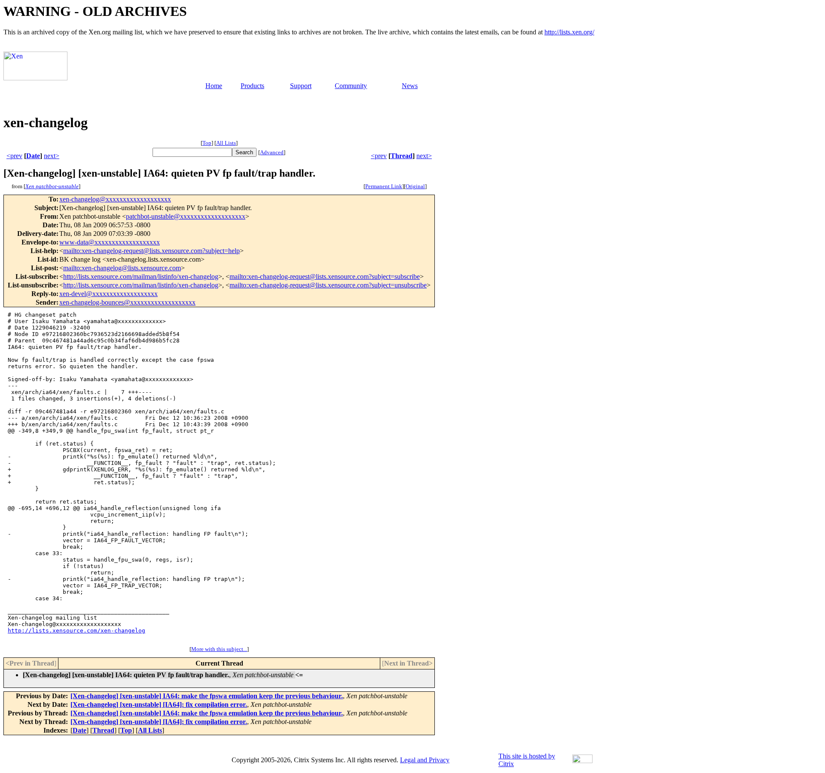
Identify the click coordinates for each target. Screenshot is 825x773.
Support (301, 85)
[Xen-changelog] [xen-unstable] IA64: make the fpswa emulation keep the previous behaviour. (206, 696)
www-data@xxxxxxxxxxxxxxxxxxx (109, 242)
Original (415, 186)
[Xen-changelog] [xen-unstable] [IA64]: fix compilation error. (158, 704)
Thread (401, 155)
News (410, 85)
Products (252, 85)
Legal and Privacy (424, 760)
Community (351, 85)
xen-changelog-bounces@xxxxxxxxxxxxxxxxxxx (127, 302)
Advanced (272, 152)
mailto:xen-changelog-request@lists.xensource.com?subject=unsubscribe (328, 285)
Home (213, 85)
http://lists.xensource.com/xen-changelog (76, 630)
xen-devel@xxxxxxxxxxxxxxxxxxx (108, 293)
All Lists (226, 143)
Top (206, 143)
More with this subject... (219, 649)
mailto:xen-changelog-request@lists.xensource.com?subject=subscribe (324, 276)
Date (33, 155)
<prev (14, 155)
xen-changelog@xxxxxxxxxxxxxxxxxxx (115, 199)
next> (51, 155)
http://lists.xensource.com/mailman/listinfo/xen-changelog (140, 276)
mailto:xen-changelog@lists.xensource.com (122, 268)
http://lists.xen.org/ (569, 32)
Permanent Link (383, 186)
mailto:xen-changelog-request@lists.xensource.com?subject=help (151, 250)
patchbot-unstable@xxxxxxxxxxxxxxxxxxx (185, 216)
